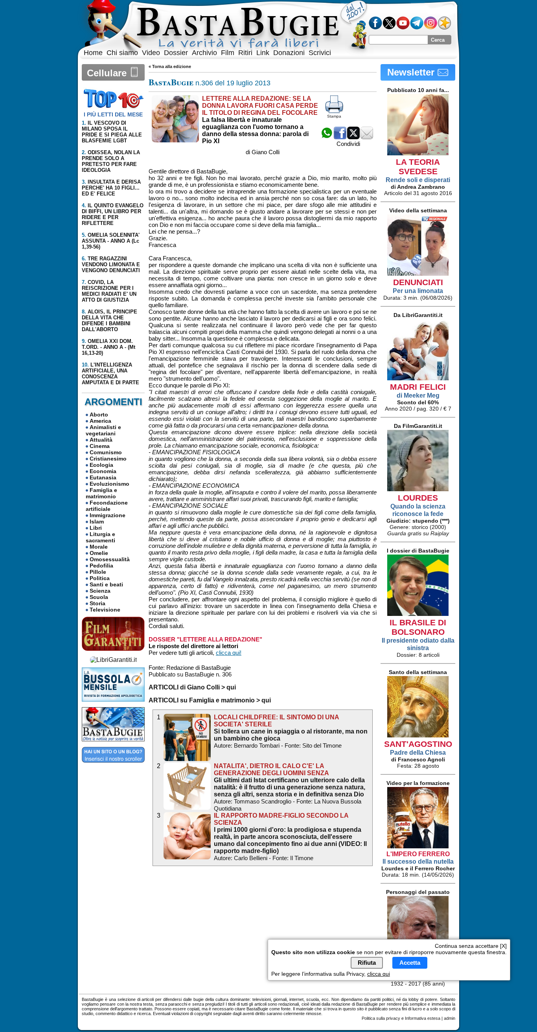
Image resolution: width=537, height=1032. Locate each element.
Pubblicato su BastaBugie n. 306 (190, 674)
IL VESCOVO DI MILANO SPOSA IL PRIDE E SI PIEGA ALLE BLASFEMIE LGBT (112, 132)
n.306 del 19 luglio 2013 (209, 83)
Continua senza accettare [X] (471, 946)
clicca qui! (228, 652)
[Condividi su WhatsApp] (326, 137)
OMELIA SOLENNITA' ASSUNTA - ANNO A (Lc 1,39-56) (111, 241)
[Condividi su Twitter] (353, 137)
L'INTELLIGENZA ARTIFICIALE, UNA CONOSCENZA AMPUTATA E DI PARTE (110, 373)
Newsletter (412, 72)
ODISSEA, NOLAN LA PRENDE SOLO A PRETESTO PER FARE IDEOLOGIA (111, 161)
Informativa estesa (422, 1018)
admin (449, 1018)
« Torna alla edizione (170, 66)
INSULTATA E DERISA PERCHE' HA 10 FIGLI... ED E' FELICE (111, 188)
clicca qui (378, 974)
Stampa (334, 116)
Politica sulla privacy (381, 1018)
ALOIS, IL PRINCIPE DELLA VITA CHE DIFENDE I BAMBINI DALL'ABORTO (109, 320)
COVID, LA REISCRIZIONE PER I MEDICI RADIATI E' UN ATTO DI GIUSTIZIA (109, 291)
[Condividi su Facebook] (340, 137)
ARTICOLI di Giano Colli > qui (192, 687)
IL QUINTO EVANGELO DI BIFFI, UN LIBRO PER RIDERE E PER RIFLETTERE (112, 214)
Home (93, 53)
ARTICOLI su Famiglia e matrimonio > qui (210, 700)
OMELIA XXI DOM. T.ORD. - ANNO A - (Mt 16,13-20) (108, 347)
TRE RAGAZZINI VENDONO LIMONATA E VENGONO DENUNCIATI (111, 264)
